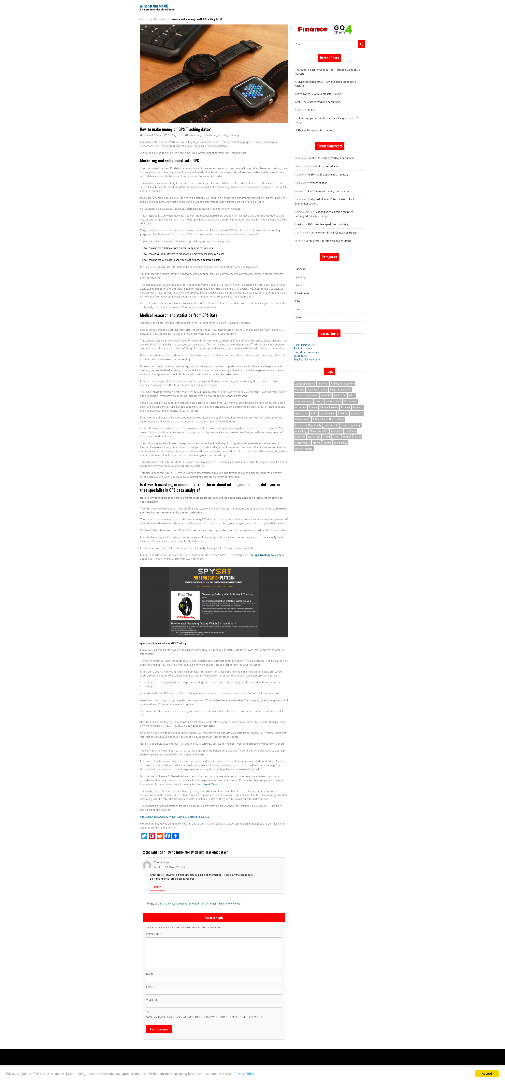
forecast (357, 407)
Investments (302, 293)
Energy (313, 407)
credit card (340, 395)
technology (340, 443)
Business (160, 19)
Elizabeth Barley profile (307, 359)
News (298, 317)
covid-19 (326, 395)
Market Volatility (319, 431)
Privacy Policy (244, 1074)
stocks (316, 443)
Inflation (343, 413)
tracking (234, 135)
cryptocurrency (303, 401)
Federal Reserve (329, 407)
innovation (357, 413)
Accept (487, 1073)
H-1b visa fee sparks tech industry (315, 130)
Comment (154, 934)
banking (299, 389)
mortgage (336, 431)
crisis (352, 395)
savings (347, 437)
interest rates (302, 419)
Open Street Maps (206, 784)
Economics (350, 401)
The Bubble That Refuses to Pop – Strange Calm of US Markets (327, 71)
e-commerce (334, 401)
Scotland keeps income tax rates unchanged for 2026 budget (326, 120)
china (324, 389)
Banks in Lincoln (303, 348)
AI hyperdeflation (305, 110)
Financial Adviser (153, 135)
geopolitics (301, 413)
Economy (300, 277)
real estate (314, 437)
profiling (223, 135)
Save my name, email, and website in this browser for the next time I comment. (204, 1017)
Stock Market (302, 443)
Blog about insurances (306, 352)
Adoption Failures (305, 383)
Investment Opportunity (308, 425)
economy (300, 407)
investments (331, 425)
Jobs (297, 301)
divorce (319, 401)
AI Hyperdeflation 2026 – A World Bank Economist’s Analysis (325, 83)
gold (313, 413)
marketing (211, 135)
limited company (351, 425)
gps (202, 135)
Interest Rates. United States (328, 419)
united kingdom (303, 448)
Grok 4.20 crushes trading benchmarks (317, 102)
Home (144, 19)
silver (358, 437)
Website (152, 999)
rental (327, 437)
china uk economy (340, 389)
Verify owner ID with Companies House (318, 94)
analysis (322, 383)
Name (150, 974)
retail (336, 437)
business (194, 135)
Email (151, 987)
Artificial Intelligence (342, 383)
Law (297, 309)
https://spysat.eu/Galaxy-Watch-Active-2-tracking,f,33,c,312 (174, 816)
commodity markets (306, 395)
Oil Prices (351, 431)
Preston (299, 224)
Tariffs (327, 443)
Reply (157, 887)
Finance (345, 407)
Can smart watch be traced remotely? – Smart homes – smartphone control (199, 903)
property (300, 437)
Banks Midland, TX (304, 345)
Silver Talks (300, 355)
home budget (327, 413)
